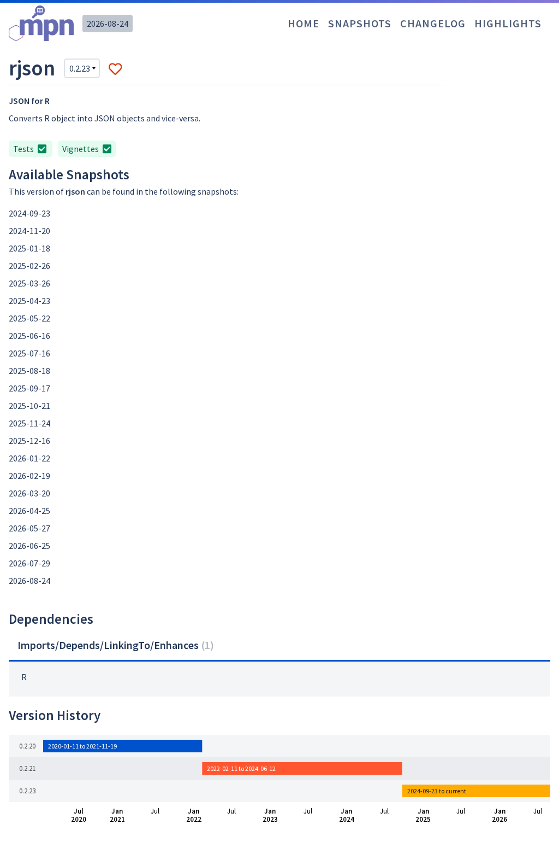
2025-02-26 (29, 265)
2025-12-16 (29, 440)
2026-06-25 (29, 545)
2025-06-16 (29, 335)
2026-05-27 (29, 528)
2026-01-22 (29, 458)
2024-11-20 (29, 230)
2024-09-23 (29, 213)
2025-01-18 (29, 248)
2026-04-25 (29, 510)
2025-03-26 (29, 283)
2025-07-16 (29, 353)
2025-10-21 (29, 405)
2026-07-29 (29, 563)
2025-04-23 (29, 300)
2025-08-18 (29, 370)
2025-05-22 (29, 318)
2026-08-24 (107, 23)
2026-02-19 (29, 475)
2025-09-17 (29, 388)
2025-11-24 (29, 423)
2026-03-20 (29, 493)
